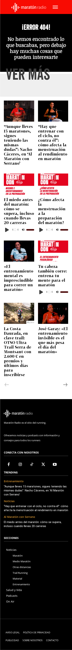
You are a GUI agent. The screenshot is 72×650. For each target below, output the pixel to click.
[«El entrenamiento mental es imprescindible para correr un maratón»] (19, 251)
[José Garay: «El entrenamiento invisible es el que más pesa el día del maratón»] (53, 313)
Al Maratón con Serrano (19, 517)
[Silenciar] (23, 230)
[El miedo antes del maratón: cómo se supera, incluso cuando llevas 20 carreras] (19, 184)
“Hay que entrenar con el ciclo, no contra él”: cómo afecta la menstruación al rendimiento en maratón (52, 142)
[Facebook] (8, 464)
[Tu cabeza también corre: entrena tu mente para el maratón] (53, 251)
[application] (19, 230)
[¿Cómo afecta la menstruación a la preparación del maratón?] (53, 184)
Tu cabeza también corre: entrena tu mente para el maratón (52, 275)
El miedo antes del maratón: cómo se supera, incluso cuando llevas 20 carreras (19, 211)
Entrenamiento (14, 481)
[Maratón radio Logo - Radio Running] (29, 7)
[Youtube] (55, 464)
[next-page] (65, 385)
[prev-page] (7, 385)
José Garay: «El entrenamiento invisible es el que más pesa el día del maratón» (53, 340)
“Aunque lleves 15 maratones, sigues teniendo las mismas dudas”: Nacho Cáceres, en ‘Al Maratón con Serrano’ (18, 144)
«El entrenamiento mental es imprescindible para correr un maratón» (18, 278)
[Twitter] (43, 464)
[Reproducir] (7, 230)
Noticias (9, 501)
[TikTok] (31, 464)
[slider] (30, 230)
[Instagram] (20, 464)
